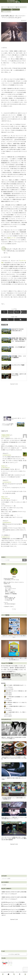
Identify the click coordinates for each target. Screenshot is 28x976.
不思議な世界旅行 (5, 435)
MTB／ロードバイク (7, 9)
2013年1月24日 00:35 (7, 482)
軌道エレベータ (11, 237)
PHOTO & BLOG (16, 9)
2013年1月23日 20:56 (5, 498)
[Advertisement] (14, 399)
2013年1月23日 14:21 (5, 467)
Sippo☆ (3, 496)
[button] (24, 560)
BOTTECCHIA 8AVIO (7, 11)
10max (14, 576)
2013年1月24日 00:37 (7, 522)
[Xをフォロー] (7, 319)
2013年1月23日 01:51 (5, 436)
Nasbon (3, 466)
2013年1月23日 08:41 (7, 455)
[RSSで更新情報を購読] (20, 319)
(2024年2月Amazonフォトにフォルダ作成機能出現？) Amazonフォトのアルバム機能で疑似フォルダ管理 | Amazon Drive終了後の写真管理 (13, 904)
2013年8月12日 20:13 (5, 537)
